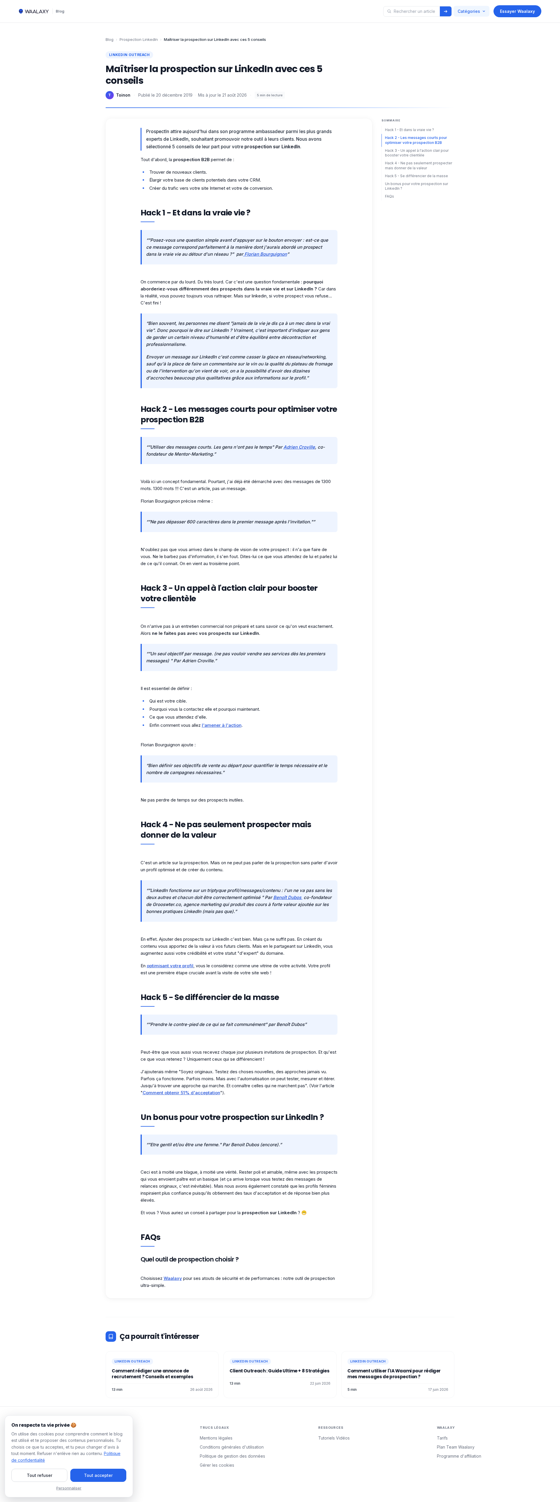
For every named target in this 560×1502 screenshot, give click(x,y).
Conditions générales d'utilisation (232, 1447)
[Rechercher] (446, 11)
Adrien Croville (299, 447)
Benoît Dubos (287, 897)
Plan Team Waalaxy (456, 1447)
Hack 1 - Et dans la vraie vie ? (409, 130)
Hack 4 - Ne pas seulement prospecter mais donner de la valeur (418, 165)
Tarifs (442, 1437)
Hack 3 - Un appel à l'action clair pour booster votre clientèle (417, 152)
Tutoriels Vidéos (334, 1437)
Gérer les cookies (217, 1465)
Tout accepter (98, 1475)
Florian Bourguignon (265, 254)
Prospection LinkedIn (139, 39)
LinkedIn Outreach (129, 55)
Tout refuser (39, 1475)
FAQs (389, 196)
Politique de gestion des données (232, 1456)
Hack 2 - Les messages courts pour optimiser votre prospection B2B (416, 140)
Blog (60, 11)
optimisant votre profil (170, 965)
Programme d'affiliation (459, 1456)
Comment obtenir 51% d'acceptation (181, 1092)
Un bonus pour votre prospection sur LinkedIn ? (416, 186)
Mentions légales (216, 1437)
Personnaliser (68, 1488)
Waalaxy (173, 1278)
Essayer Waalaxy (517, 11)
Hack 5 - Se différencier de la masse (416, 175)
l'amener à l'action (222, 725)
